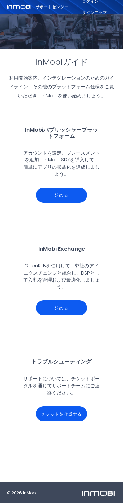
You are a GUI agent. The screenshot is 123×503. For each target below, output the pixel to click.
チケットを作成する (61, 414)
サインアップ (94, 12)
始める (61, 195)
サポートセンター (52, 7)
